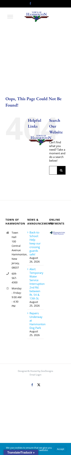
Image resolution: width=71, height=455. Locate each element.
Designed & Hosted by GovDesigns (35, 371)
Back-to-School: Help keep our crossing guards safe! (35, 243)
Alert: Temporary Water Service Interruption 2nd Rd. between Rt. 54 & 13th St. (35, 283)
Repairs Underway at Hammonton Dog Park (35, 320)
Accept (60, 449)
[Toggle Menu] (10, 16)
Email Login (35, 374)
